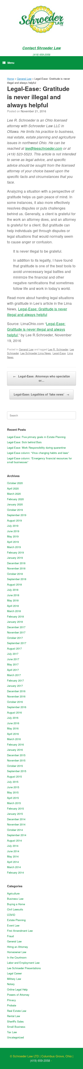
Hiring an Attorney (17, 947)
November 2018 (16, 568)
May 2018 (13, 600)
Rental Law (13, 1016)
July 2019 (12, 526)
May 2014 (13, 856)
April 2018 (13, 606)
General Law (24, 79)
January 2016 (15, 750)
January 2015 (15, 814)
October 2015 (15, 766)
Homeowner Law (16, 952)
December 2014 (16, 819)
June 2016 (13, 723)
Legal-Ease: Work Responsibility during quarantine (36, 447)
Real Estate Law (16, 1011)
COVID (11, 915)
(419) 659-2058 (41, 54)
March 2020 (14, 494)
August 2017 (14, 648)
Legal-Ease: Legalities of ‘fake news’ (41, 394)
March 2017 (14, 675)
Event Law (13, 925)
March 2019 (14, 547)
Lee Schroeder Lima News (35, 353)
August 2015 (14, 776)
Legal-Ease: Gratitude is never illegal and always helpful (36, 329)
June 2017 (13, 659)
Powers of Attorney (18, 995)
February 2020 (15, 499)
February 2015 (15, 808)
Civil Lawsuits (15, 909)
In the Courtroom (17, 957)
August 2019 (14, 520)
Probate (11, 1005)
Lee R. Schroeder (58, 349)
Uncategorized (15, 1037)
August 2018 (14, 584)
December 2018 (16, 563)
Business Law (15, 899)
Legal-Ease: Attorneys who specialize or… (41, 378)
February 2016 (15, 744)
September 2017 (16, 643)
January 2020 (15, 504)
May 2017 (13, 664)
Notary (11, 984)
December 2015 (16, 755)
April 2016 (13, 734)
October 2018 (15, 574)
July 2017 (12, 654)
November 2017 (16, 632)
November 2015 (16, 760)
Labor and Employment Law (23, 963)
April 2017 (13, 670)
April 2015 (13, 798)
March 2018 (14, 611)
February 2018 (15, 616)
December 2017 (16, 627)
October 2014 (15, 830)
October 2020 (15, 483)
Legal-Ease (59, 353)
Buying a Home (16, 904)
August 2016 (14, 712)
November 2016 (16, 696)
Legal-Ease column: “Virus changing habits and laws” (38, 453)
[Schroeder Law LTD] (41, 20)
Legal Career (14, 973)
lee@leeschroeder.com (43, 148)
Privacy (11, 1000)
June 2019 (13, 531)
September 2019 (16, 515)
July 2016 (12, 718)
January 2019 (15, 558)
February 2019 (15, 552)
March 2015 (14, 803)
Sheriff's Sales (15, 1021)
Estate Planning (16, 920)
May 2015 (13, 792)
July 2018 (12, 590)
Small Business (16, 1027)
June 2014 (13, 851)
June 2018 (13, 595)
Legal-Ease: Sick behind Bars (24, 442)
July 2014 (12, 846)
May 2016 (13, 728)
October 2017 (15, 638)
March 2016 (14, 739)
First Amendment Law (20, 931)
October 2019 (15, 510)
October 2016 (15, 702)
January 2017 (15, 686)
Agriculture (13, 893)
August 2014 (14, 840)
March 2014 (14, 867)
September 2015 (16, 771)
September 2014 (16, 835)
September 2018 (16, 579)
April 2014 (13, 862)
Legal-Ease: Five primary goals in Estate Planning (36, 437)
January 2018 (15, 622)
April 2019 (13, 542)
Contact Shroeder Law (41, 47)
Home (10, 79)
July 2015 (12, 782)
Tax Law (12, 1032)
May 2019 (13, 536)
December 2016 (16, 691)
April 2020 (13, 488)
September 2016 (16, 707)
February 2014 (15, 872)
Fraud (10, 936)
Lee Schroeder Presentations (24, 968)
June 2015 (13, 787)
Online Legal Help (17, 989)
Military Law (14, 979)
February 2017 (15, 680)
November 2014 (16, 824)
